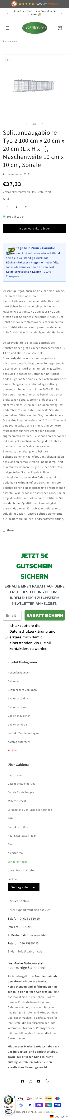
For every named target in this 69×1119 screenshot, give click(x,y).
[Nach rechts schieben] (43, 124)
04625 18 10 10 (30, 918)
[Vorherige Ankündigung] (7, 13)
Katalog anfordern (19, 742)
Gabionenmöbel (18, 724)
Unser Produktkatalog (21, 870)
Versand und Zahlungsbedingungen (30, 809)
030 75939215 (29, 943)
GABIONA (25, 1112)
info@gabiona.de (30, 951)
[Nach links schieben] (26, 124)
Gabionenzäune (17, 707)
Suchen (12, 879)
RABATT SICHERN (44, 615)
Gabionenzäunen (18, 1007)
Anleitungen (15, 853)
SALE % (12, 750)
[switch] (8, 1111)
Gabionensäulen (18, 698)
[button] (7, 28)
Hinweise (53, 3)
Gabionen (14, 681)
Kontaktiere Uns (18, 827)
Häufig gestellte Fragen (22, 835)
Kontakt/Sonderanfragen (23, 733)
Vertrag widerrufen (24, 887)
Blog (10, 844)
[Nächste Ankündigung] (62, 13)
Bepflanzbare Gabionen (22, 690)
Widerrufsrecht (17, 801)
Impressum (15, 775)
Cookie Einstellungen (21, 792)
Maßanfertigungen (19, 672)
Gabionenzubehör (19, 715)
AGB (10, 818)
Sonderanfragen (18, 861)
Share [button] (10, 530)
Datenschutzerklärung (21, 783)
